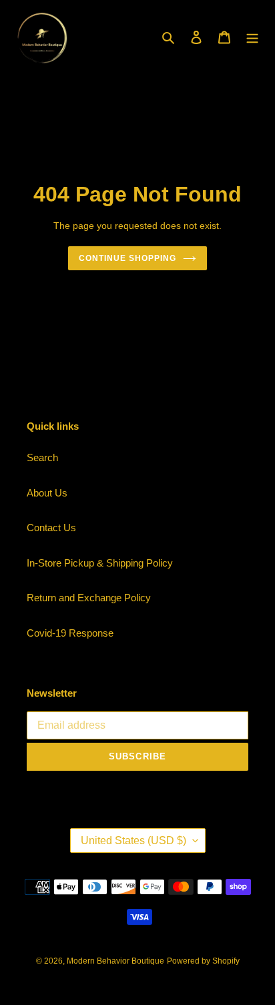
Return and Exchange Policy (89, 597)
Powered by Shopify (203, 961)
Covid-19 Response (70, 633)
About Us (47, 492)
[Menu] (252, 37)
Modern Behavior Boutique (115, 961)
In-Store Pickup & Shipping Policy (100, 563)
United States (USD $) (133, 840)
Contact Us (51, 527)
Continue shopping (127, 258)
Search (42, 457)
